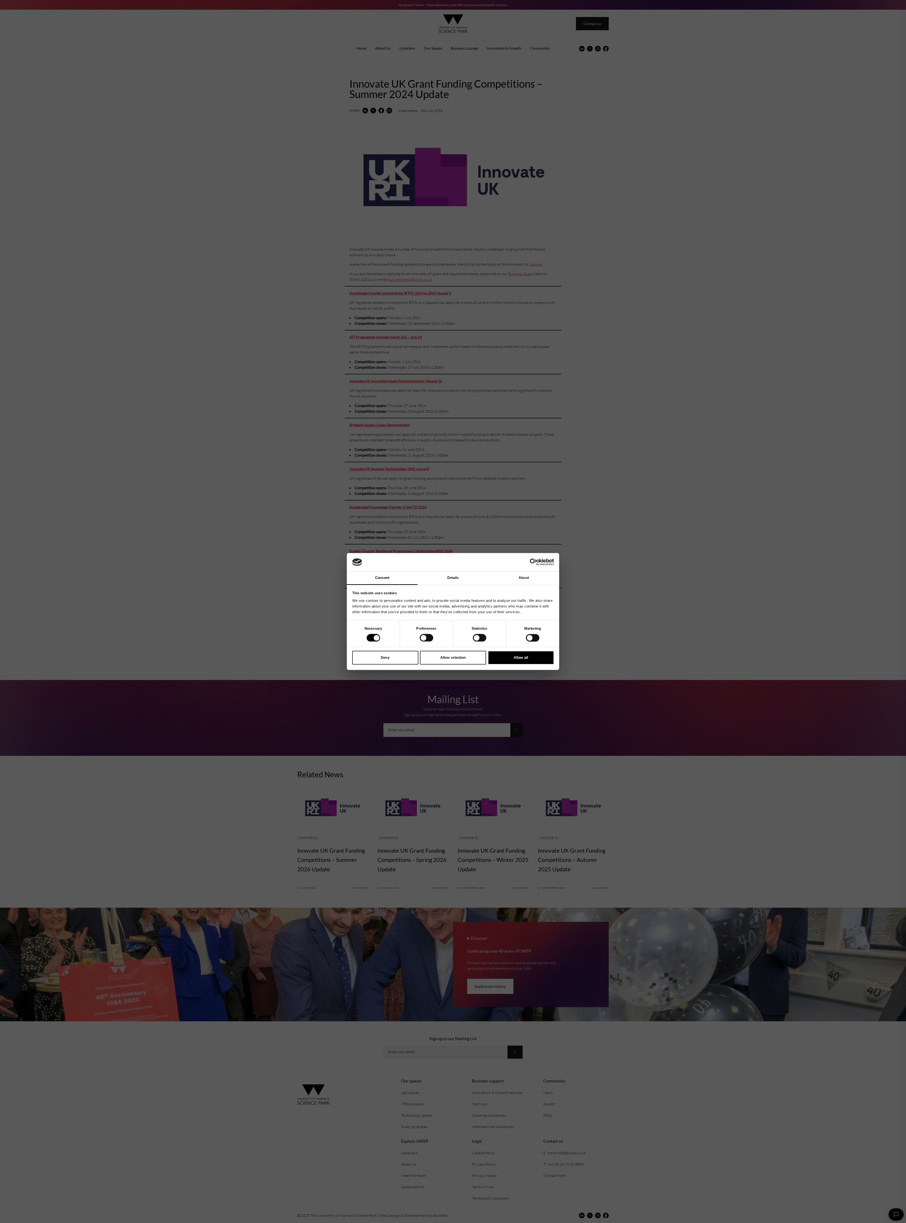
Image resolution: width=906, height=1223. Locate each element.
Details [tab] (453, 578)
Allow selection (453, 657)
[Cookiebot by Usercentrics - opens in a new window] (533, 562)
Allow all (521, 657)
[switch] (426, 638)
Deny (385, 657)
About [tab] (524, 578)
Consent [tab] (382, 578)
